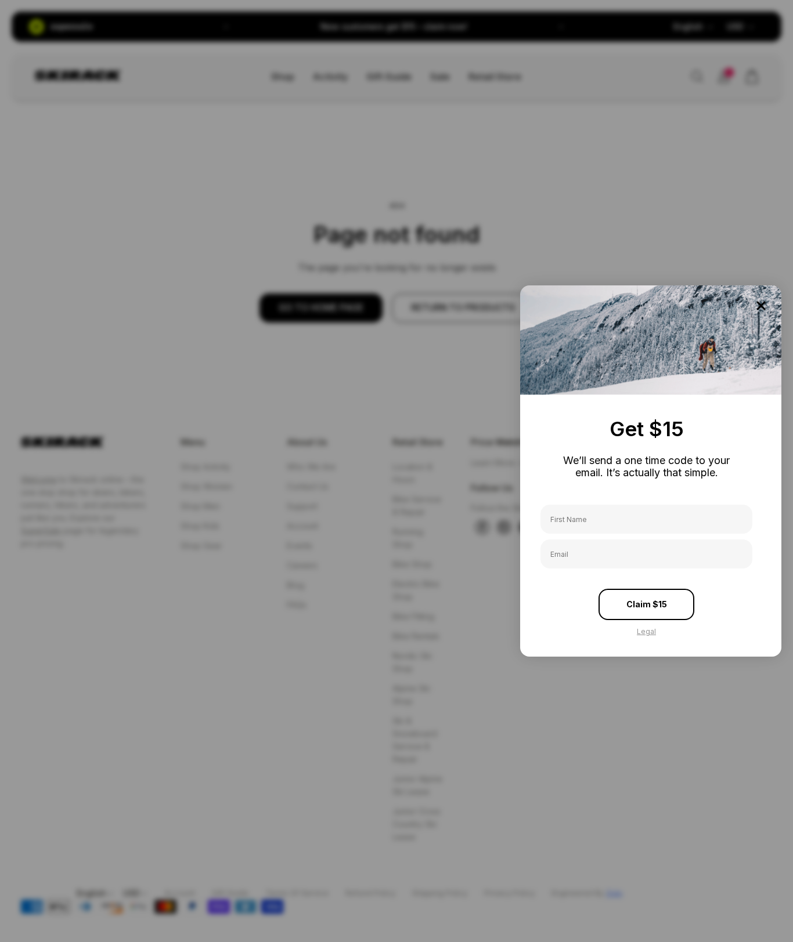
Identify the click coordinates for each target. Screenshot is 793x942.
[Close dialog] (761, 305)
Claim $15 (646, 604)
